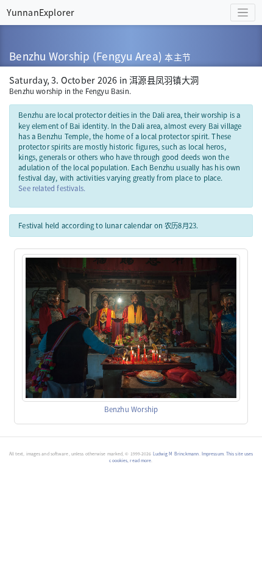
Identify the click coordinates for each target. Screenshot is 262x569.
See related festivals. (51, 188)
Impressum (213, 454)
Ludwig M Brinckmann (176, 454)
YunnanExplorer (40, 11)
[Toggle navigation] (242, 12)
